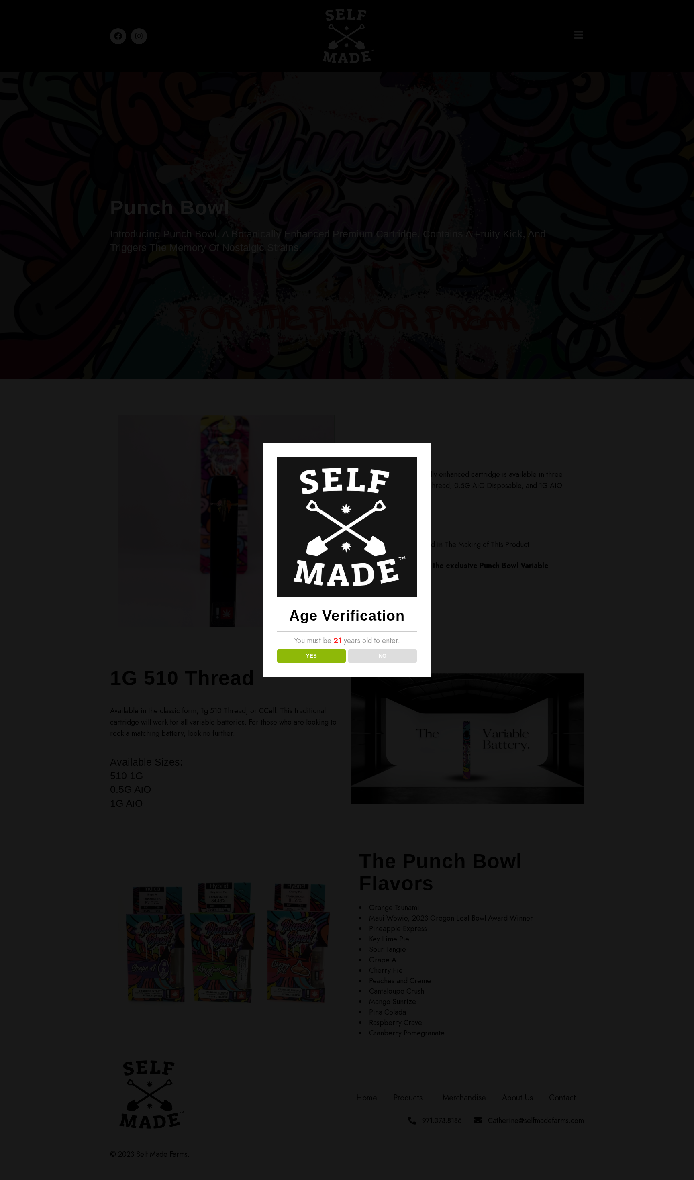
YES (311, 656)
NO (382, 656)
